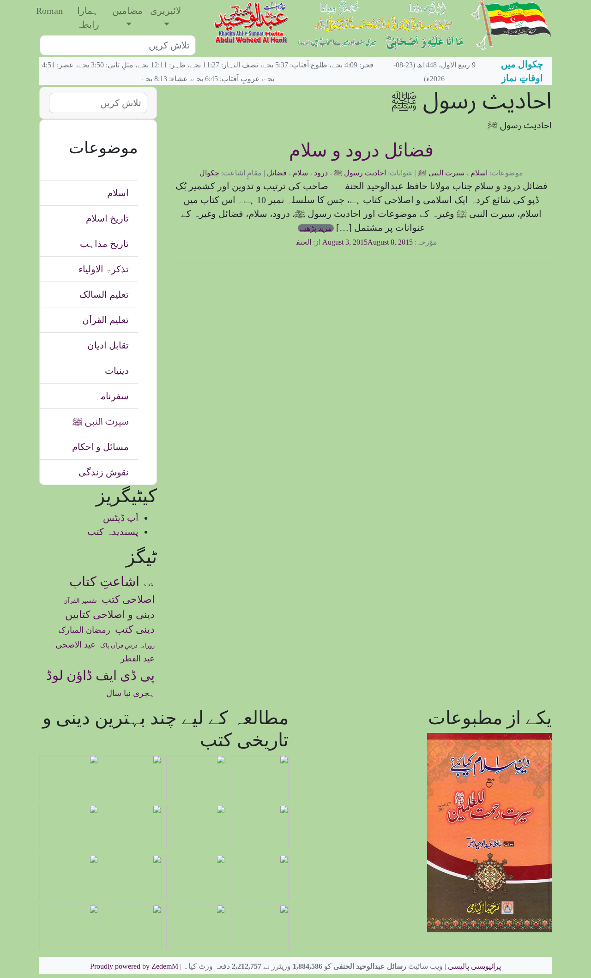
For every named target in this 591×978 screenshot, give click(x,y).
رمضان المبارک (84, 630)
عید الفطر (138, 658)
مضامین (127, 11)
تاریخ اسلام (107, 218)
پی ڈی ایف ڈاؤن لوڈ (100, 675)
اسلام (479, 173)
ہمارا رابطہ (87, 18)
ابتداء (149, 584)
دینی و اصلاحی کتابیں (110, 614)
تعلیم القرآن (105, 320)
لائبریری (165, 11)
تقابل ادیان (108, 345)
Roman (49, 11)
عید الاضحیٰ (75, 644)
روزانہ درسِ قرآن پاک (127, 645)
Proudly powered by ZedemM (134, 966)
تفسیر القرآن (80, 601)
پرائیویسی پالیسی (474, 966)
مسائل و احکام (100, 447)
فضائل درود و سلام (361, 150)
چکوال (209, 173)
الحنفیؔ (298, 242)
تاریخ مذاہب (104, 244)
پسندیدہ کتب (113, 532)
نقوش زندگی (103, 472)
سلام (300, 173)
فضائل (277, 173)
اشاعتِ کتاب (104, 581)
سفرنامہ (112, 396)
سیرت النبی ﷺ (441, 173)
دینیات (117, 371)
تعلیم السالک (104, 294)
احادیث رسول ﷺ (360, 173)
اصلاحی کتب (128, 599)
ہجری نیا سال (130, 693)
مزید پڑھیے (316, 228)
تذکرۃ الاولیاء (103, 269)
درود (321, 173)
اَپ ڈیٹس (121, 518)
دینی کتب (135, 629)
